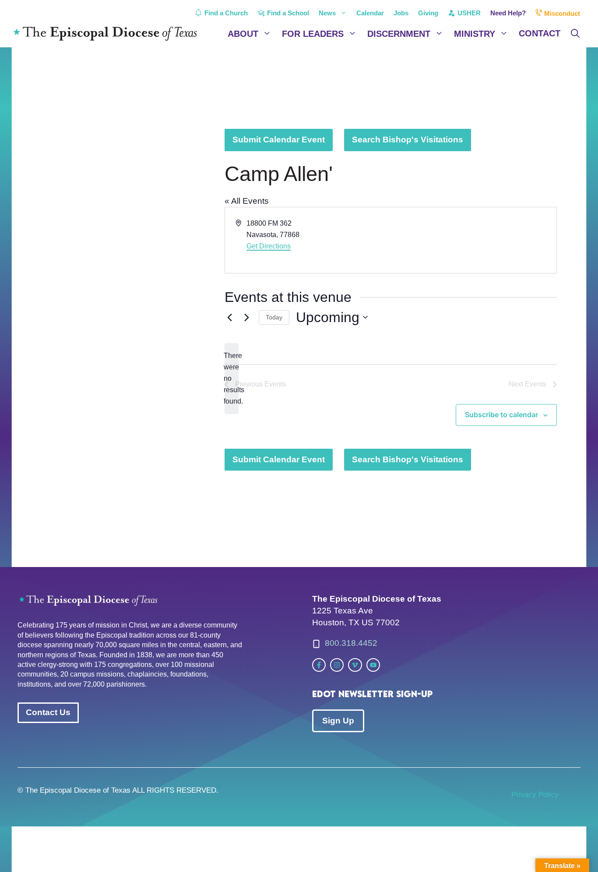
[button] (575, 33)
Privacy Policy (535, 794)
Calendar (370, 13)
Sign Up (338, 720)
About (243, 34)
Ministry (474, 34)
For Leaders (313, 34)
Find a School (287, 13)
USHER (468, 13)
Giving (428, 13)
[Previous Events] (230, 317)
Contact (539, 33)
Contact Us (48, 712)
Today (274, 317)
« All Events (247, 201)
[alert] (232, 378)
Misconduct (561, 13)
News (327, 13)
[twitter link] (319, 665)
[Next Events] (247, 317)
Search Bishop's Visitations (407, 139)
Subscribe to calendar (501, 414)
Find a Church (225, 13)
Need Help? (508, 13)
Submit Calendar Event (278, 139)
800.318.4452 (351, 643)
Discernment (398, 34)
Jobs (401, 13)
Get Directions (268, 246)
